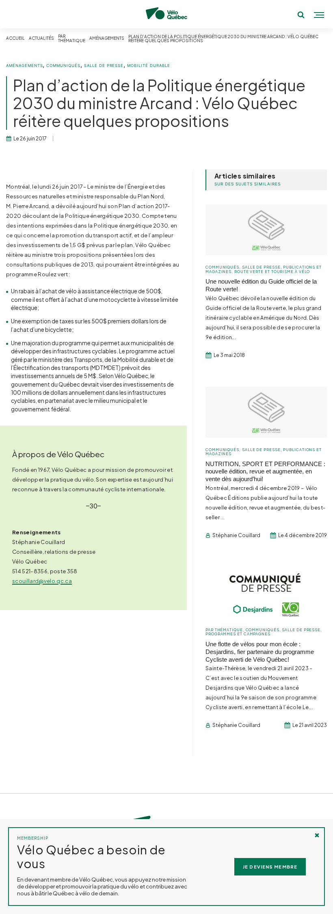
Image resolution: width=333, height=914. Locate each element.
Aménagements (106, 38)
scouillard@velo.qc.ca (42, 580)
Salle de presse (103, 66)
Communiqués (63, 66)
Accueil (15, 38)
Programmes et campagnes (237, 634)
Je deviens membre (270, 866)
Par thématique (71, 38)
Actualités (41, 38)
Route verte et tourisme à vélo (272, 271)
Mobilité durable (148, 66)
